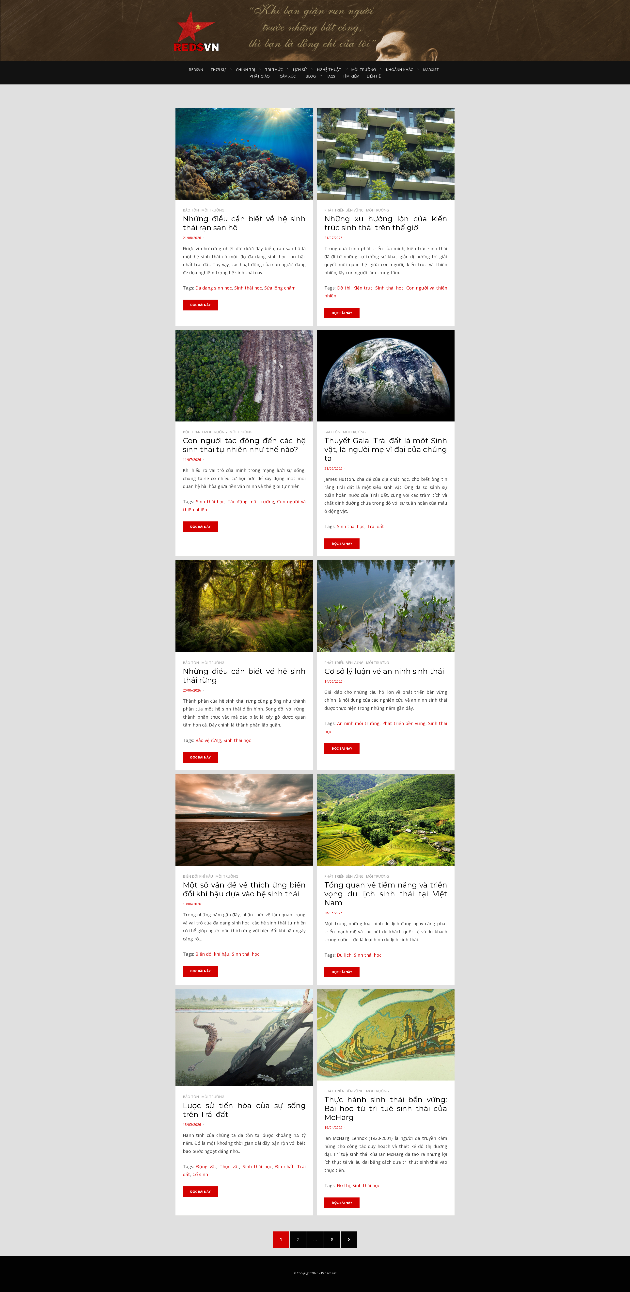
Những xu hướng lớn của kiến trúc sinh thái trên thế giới (385, 223)
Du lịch (344, 955)
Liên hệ (374, 76)
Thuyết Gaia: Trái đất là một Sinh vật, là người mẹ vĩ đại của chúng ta (385, 449)
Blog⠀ (312, 76)
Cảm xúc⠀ (289, 76)
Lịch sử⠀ (301, 69)
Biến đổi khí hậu (212, 954)
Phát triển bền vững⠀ (345, 210)
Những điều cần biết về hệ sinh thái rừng (244, 676)
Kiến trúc (363, 288)
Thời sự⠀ (219, 69)
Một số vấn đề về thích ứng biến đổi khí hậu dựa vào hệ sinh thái (244, 889)
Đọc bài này (200, 305)
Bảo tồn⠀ (192, 210)
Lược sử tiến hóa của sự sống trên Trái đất (244, 1110)
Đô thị (343, 288)
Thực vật (229, 1166)
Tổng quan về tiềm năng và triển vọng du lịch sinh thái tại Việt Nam (385, 893)
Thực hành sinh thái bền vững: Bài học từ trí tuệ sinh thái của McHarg (385, 1108)
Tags (330, 76)
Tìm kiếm (351, 76)
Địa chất (284, 1166)
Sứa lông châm (280, 288)
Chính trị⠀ (247, 69)
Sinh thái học (248, 288)
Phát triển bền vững (403, 723)
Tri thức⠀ (275, 69)
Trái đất (375, 526)
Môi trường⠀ (364, 69)
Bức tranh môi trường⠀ (206, 432)
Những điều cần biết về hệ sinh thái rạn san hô (244, 223)
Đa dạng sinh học (213, 288)
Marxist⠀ (432, 69)
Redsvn (196, 69)
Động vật (206, 1166)
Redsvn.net (328, 1273)
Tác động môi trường (250, 501)
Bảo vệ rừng (208, 740)
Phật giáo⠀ (261, 76)
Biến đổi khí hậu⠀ (199, 876)
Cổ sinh (200, 1174)
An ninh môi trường (358, 723)
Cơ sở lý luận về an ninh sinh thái (384, 671)
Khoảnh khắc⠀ (401, 69)
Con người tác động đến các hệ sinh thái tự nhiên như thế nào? (244, 445)
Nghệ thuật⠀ (330, 69)
